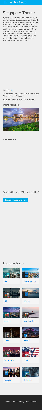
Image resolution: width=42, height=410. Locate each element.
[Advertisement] (21, 64)
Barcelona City (30, 281)
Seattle (7, 340)
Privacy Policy (24, 401)
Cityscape (28, 380)
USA (26, 360)
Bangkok (8, 380)
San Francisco (30, 321)
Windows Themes (18, 1)
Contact (33, 401)
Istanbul (27, 301)
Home (8, 401)
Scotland (27, 340)
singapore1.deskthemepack (15, 200)
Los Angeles (9, 360)
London (7, 321)
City (11, 90)
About (14, 401)
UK (5, 281)
